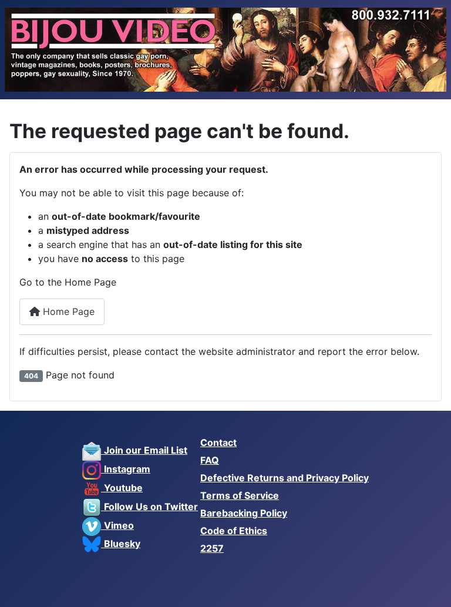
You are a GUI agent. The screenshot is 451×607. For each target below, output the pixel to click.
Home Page (67, 311)
